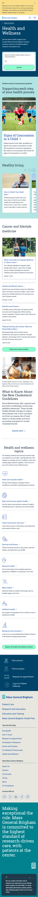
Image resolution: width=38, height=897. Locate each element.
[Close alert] (35, 3)
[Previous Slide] (29, 170)
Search (19, 67)
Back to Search (9, 23)
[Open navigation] (34, 17)
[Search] (29, 17)
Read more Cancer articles (19, 349)
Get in (7, 735)
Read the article (17, 431)
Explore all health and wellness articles (19, 647)
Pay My (6, 731)
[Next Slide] (34, 170)
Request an (12, 738)
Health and (10, 754)
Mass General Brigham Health (18, 718)
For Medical (12, 750)
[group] (16, 193)
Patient (8, 704)
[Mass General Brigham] (9, 18)
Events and (9, 746)
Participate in (11, 742)
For (8, 786)
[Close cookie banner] (29, 878)
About (5, 766)
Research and (14, 709)
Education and (13, 714)
